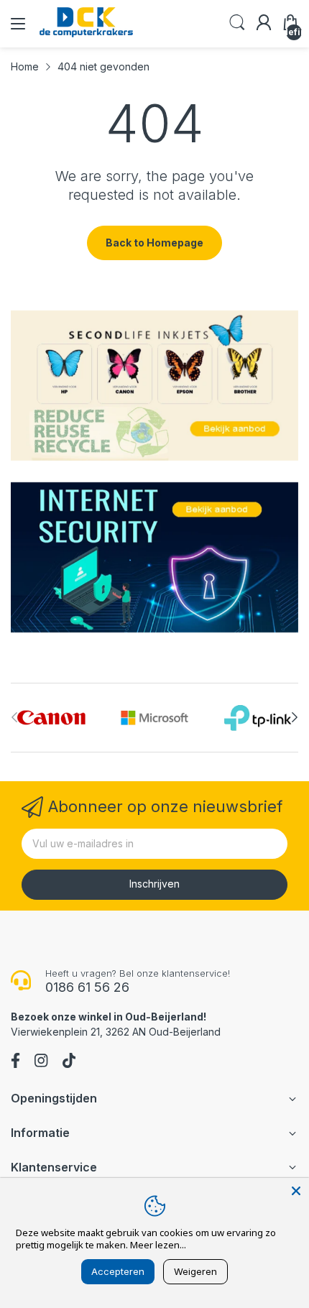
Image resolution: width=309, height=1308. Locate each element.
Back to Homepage (154, 242)
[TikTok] (69, 1062)
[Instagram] (40, 1062)
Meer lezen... (158, 1244)
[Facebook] (15, 1062)
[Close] (296, 1191)
